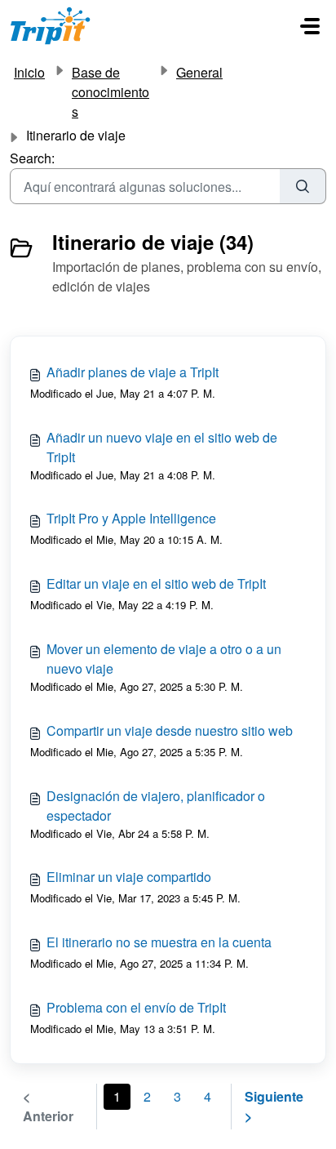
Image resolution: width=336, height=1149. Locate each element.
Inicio (29, 72)
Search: (32, 158)
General (199, 72)
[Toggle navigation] (310, 26)
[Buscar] (303, 186)
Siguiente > (274, 1106)
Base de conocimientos (110, 92)
